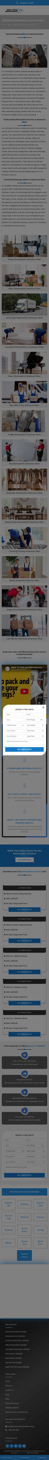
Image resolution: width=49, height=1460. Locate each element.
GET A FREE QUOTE (24, 749)
